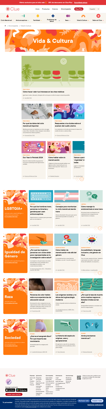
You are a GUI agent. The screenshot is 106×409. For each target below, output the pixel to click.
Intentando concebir (39, 387)
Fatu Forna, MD (87, 311)
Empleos (32, 381)
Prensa (31, 383)
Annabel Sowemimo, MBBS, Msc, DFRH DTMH (65, 310)
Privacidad (58, 379)
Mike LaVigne (86, 270)
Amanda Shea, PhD (30, 135)
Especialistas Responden (49, 378)
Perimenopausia (40, 391)
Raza (31, 292)
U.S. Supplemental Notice (60, 384)
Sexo (47, 390)
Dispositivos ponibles (39, 394)
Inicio (37, 9)
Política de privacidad (30, 407)
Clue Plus (78, 9)
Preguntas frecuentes (39, 378)
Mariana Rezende (87, 352)
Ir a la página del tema (11, 216)
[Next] (82, 179)
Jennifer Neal (79, 176)
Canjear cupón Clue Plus (14, 394)
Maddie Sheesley (54, 176)
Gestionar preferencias (95, 405)
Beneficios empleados (68, 378)
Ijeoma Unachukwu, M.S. (38, 268)
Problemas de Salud (49, 387)
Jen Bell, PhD (28, 98)
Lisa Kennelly (94, 270)
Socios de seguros (68, 381)
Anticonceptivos (50, 383)
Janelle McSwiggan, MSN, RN (39, 352)
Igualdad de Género (34, 247)
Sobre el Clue (49, 393)
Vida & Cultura (26, 26)
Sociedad (32, 333)
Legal (57, 378)
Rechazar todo (84, 401)
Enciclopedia (66, 9)
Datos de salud (59, 381)
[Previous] (78, 179)
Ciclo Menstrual (50, 381)
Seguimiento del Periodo (40, 383)
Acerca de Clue (32, 378)
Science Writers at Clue (63, 135)
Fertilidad (48, 385)
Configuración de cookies (60, 389)
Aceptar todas (97, 401)
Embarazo (38, 389)
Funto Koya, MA (36, 311)
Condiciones (59, 386)
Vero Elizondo (61, 352)
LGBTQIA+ (32, 204)
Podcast (32, 385)
